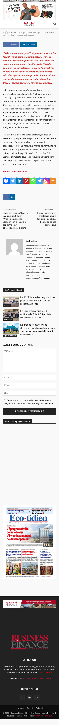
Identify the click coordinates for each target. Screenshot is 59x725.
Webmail (39, 708)
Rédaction (15, 33)
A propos (20, 708)
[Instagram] (46, 181)
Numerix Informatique (43, 716)
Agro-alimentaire (10, 336)
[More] (53, 181)
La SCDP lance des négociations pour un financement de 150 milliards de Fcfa (37, 300)
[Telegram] (39, 181)
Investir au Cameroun (14, 171)
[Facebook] (6, 181)
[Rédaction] (7, 32)
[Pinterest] (26, 181)
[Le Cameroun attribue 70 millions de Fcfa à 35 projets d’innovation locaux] (11, 314)
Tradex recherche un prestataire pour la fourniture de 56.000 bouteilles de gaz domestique (46, 219)
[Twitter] (13, 181)
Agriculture (8, 319)
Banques (7, 306)
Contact (30, 708)
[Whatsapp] (33, 181)
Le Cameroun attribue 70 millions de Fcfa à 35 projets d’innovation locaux (35, 314)
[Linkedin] (19, 181)
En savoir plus (46, 672)
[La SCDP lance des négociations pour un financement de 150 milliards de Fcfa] (11, 301)
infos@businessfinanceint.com (37, 678)
